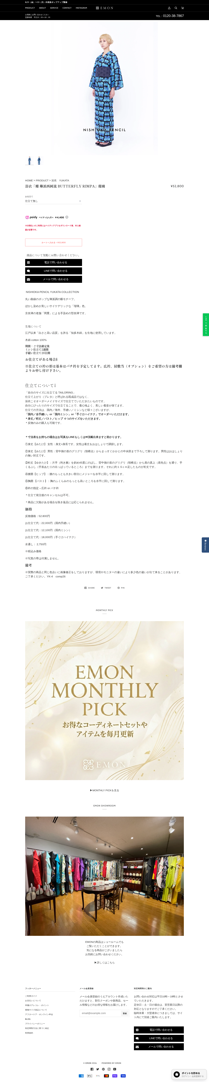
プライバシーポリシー (35, 1023)
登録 (125, 1013)
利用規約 (29, 1033)
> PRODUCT (41, 180)
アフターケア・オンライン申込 (39, 1014)
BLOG (28, 1019)
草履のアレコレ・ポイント (37, 1005)
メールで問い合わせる (56, 279)
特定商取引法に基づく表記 (37, 1028)
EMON (88, 1063)
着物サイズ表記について (36, 1010)
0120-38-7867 (173, 16)
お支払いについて (33, 1000)
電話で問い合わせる (55, 262)
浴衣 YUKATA (60, 180)
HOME (29, 180)
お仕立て (29, 196)
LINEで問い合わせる (56, 270)
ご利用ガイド (31, 996)
